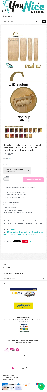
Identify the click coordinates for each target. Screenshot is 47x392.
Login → (5, 264)
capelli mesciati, (28, 232)
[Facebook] (4, 284)
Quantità (6, 176)
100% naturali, (11, 232)
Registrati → (6, 267)
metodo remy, (29, 234)
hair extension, (20, 234)
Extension (12, 229)
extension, (6, 234)
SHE (10, 158)
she (35, 234)
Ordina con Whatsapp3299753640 (32, 356)
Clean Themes (13, 377)
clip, (42, 232)
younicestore (11, 375)
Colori (5, 165)
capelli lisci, (19, 232)
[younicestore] (23, 2)
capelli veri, (37, 232)
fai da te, (12, 234)
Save (26, 241)
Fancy (31, 241)
